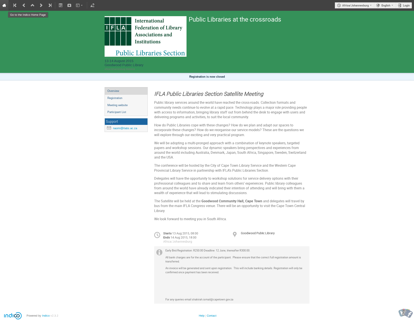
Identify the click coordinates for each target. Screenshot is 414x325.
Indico (46, 315)
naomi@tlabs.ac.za (125, 128)
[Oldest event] (15, 5)
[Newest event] (49, 5)
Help (201, 315)
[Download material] (69, 5)
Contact (211, 315)
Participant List (116, 112)
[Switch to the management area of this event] (92, 5)
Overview (113, 91)
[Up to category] (32, 5)
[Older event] (24, 5)
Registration (114, 98)
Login (406, 5)
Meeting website (117, 105)
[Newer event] (41, 5)
